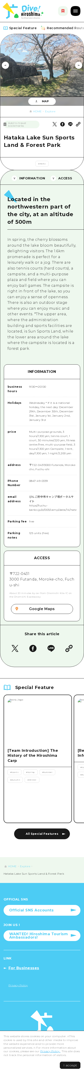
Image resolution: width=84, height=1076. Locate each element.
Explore (50, 111)
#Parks (42, 164)
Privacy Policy (50, 1051)
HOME (37, 111)
